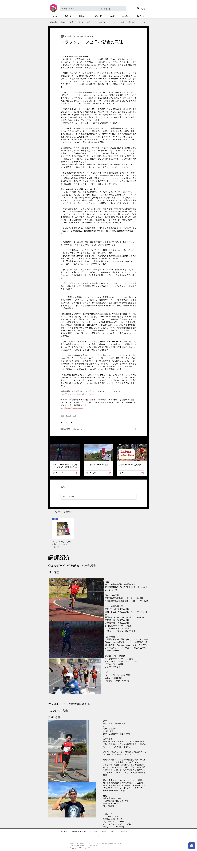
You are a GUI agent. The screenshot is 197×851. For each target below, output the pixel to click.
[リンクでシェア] (77, 423)
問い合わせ (124, 831)
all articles (53, 22)
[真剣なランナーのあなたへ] (132, 452)
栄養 (71, 22)
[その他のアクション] (135, 36)
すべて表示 (143, 440)
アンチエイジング (101, 22)
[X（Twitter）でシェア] (67, 423)
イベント (114, 22)
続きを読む (132, 22)
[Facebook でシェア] (61, 423)
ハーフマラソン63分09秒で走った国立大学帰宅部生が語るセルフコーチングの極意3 (65, 466)
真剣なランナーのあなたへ (130, 465)
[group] (98, 533)
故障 (122, 22)
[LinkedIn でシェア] (72, 423)
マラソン (80, 22)
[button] (144, 22)
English (63, 22)
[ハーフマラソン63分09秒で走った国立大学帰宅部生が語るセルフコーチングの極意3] (65, 452)
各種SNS (113, 831)
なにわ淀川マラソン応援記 (97, 465)
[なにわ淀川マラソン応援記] (98, 452)
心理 (88, 22)
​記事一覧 (103, 831)
